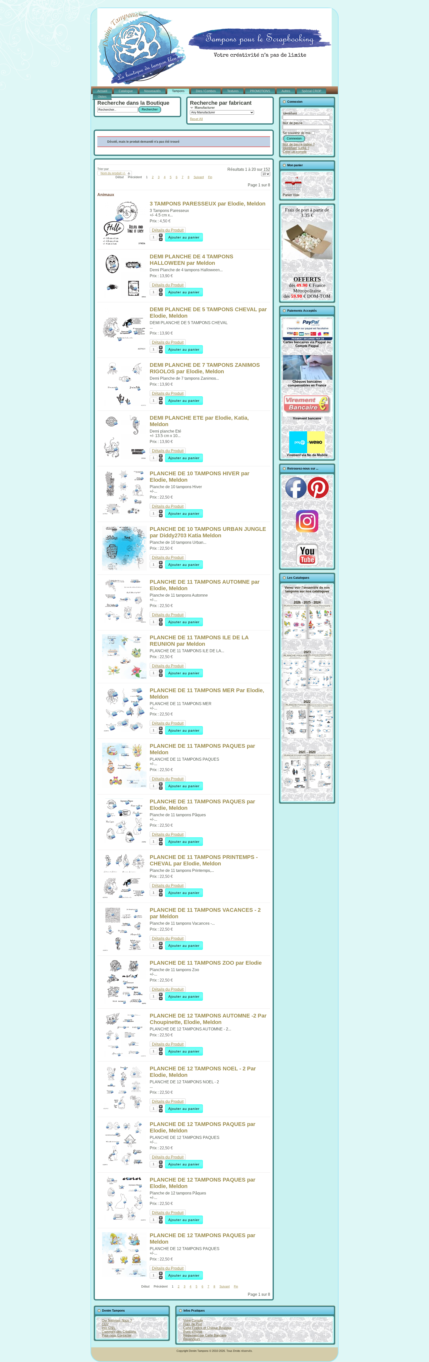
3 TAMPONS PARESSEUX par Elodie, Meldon (207, 204)
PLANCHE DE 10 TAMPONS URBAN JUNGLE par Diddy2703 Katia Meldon (208, 532)
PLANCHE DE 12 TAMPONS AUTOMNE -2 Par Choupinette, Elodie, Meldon (208, 1019)
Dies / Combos (206, 91)
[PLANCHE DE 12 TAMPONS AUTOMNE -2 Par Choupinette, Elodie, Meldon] (124, 1056)
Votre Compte (193, 1320)
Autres (286, 91)
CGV (105, 1324)
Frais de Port (192, 1324)
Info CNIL (108, 1328)
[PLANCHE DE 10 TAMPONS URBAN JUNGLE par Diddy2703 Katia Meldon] (124, 569)
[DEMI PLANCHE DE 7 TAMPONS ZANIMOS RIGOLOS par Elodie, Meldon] (124, 405)
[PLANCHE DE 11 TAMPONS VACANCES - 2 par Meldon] (124, 950)
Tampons (178, 91)
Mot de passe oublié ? (299, 144)
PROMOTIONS (260, 91)
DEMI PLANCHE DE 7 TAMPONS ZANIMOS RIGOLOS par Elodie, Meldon (205, 368)
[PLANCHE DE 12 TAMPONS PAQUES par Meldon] (124, 1275)
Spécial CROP (311, 91)
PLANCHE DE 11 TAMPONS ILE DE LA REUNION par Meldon (199, 640)
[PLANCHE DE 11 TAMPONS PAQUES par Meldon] (124, 786)
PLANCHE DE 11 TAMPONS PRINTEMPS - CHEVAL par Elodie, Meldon (204, 860)
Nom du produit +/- (113, 173)
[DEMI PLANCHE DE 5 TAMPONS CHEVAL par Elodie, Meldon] (124, 349)
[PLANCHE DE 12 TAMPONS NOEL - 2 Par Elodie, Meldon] (124, 1109)
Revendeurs (191, 1339)
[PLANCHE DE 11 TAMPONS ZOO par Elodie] (124, 1003)
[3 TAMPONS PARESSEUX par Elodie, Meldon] (124, 244)
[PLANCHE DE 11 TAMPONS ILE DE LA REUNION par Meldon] (124, 678)
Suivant (199, 177)
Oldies (102, 97)
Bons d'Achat (192, 1331)
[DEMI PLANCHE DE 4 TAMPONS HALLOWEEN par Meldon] (124, 297)
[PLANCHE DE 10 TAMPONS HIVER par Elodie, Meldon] (124, 513)
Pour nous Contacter (116, 1335)
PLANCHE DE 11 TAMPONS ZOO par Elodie (206, 963)
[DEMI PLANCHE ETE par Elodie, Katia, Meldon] (124, 458)
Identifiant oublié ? (296, 148)
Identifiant (290, 113)
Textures (233, 91)
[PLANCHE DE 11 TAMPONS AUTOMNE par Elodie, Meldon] (124, 622)
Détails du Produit (167, 230)
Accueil (102, 91)
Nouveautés (152, 91)
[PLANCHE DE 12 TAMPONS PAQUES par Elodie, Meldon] (124, 1164)
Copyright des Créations (119, 1331)
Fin (210, 177)
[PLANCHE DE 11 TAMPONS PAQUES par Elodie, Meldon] (124, 842)
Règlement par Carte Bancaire (204, 1335)
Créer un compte (295, 152)
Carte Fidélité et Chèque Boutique (207, 1328)
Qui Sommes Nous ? (117, 1320)
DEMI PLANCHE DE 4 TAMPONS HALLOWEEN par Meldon (191, 259)
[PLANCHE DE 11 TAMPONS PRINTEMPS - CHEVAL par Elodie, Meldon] (124, 897)
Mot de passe (292, 123)
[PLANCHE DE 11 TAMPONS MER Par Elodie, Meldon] (124, 730)
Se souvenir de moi (297, 133)
